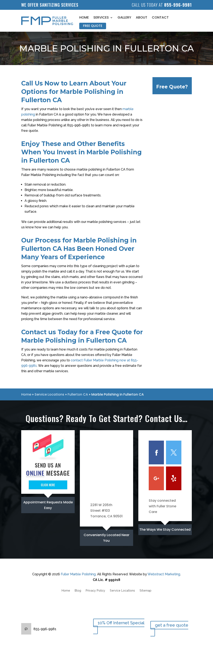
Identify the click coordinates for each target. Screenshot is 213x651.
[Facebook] (156, 452)
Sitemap (145, 590)
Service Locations (49, 394)
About (141, 17)
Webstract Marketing (163, 574)
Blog (78, 590)
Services (101, 17)
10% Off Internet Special (121, 622)
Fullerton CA (78, 394)
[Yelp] (173, 478)
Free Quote (92, 25)
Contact (160, 17)
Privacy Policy (95, 590)
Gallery (124, 17)
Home (84, 17)
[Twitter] (173, 452)
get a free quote (171, 625)
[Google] (156, 478)
